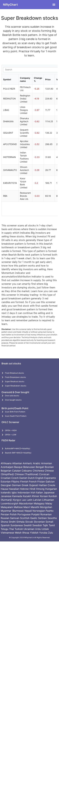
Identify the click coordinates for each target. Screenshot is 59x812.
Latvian (37, 499)
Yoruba (43, 532)
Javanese (6, 496)
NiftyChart (10, 4)
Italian (39, 492)
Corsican (44, 474)
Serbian (42, 518)
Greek (25, 485)
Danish (23, 477)
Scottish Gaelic (28, 518)
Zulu (50, 532)
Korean (44, 496)
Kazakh (27, 496)
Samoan (14, 518)
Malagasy (39, 503)
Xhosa (25, 532)
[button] (54, 4)
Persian (5, 514)
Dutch (31, 477)
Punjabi (35, 514)
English (39, 477)
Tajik (45, 525)
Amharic (27, 463)
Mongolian (46, 507)
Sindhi (12, 521)
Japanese (49, 492)
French (33, 481)
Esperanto (50, 477)
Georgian (6, 485)
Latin (29, 499)
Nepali (28, 510)
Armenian (46, 463)
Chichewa (38, 470)
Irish (33, 492)
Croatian (6, 477)
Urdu (38, 528)
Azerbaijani (7, 466)
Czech (15, 477)
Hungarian (51, 488)
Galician (50, 481)
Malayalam (7, 507)
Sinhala (20, 521)
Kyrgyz (17, 499)
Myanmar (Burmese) (12, 510)
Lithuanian (48, 499)
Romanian (46, 514)
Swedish (37, 525)
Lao (24, 499)
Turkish (19, 528)
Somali (49, 521)
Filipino (15, 481)
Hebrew (24, 488)
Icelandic (6, 492)
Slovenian (39, 521)
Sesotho (52, 518)
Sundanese (16, 525)
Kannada (17, 496)
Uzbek (45, 528)
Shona (4, 521)
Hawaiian (14, 488)
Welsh (18, 532)
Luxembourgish (9, 503)
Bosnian (49, 466)
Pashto (50, 510)
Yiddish (34, 532)
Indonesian (24, 492)
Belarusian (29, 466)
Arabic (36, 463)
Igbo (14, 492)
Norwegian (39, 510)
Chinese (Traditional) (26, 474)
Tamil (52, 525)
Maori (26, 507)
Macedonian (26, 503)
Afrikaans (6, 463)
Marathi (35, 507)
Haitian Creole (47, 485)
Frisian (41, 481)
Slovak (29, 521)
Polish (13, 514)
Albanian (17, 463)
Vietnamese (7, 532)
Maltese (18, 507)
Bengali (40, 466)
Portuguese (24, 514)
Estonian (6, 481)
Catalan (16, 470)
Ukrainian (29, 528)
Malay (48, 503)
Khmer (35, 496)
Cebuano (27, 470)
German (16, 485)
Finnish (24, 481)
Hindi (32, 488)
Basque (18, 466)
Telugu (4, 528)
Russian (5, 518)
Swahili (28, 525)
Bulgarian (6, 470)
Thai (11, 528)
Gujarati (33, 485)
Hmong (40, 488)
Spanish (5, 525)
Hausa (4, 488)
